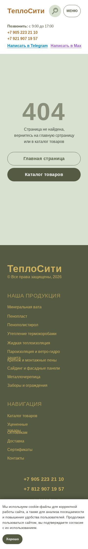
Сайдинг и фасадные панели (33, 368)
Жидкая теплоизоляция (28, 343)
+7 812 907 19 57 (44, 489)
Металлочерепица (23, 377)
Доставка (15, 441)
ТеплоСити (25, 11)
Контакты (15, 458)
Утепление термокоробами (31, 334)
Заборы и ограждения (27, 385)
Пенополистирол (22, 325)
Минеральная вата (24, 307)
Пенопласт (17, 316)
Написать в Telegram (27, 46)
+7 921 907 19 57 (22, 39)
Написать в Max (66, 46)
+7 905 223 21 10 (22, 32)
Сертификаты (20, 450)
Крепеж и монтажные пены (32, 360)
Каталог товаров (22, 416)
